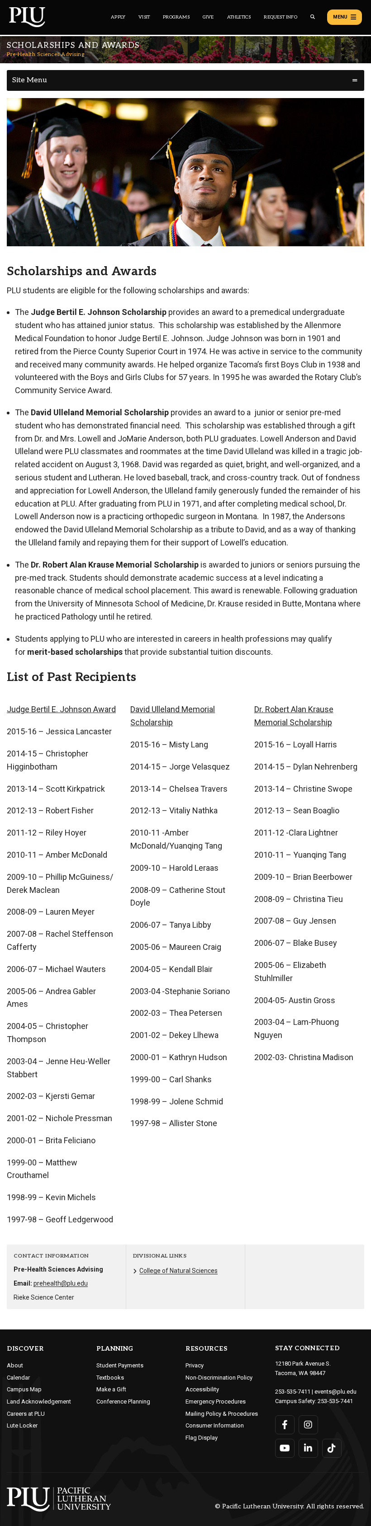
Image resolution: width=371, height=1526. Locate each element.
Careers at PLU (26, 1413)
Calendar (18, 1377)
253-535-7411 (292, 1391)
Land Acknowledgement (39, 1401)
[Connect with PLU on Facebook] (285, 1424)
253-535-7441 (335, 1401)
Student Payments (119, 1365)
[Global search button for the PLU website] (312, 17)
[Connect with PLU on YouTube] (285, 1448)
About (15, 1365)
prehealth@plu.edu (60, 1283)
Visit (144, 17)
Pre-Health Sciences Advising (45, 54)
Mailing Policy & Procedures (222, 1413)
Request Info (280, 17)
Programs (176, 17)
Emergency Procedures (216, 1401)
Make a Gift (111, 1389)
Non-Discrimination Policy (219, 1377)
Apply (118, 17)
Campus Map (24, 1389)
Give (208, 17)
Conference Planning (123, 1401)
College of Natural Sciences (178, 1270)
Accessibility (202, 1389)
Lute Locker (22, 1425)
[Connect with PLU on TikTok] (332, 1448)
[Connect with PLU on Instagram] (308, 1424)
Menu (340, 17)
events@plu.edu (335, 1391)
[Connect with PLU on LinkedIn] (308, 1448)
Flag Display (202, 1437)
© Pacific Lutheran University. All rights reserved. (289, 1506)
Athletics (239, 17)
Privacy (195, 1365)
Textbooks (110, 1377)
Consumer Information (215, 1425)
